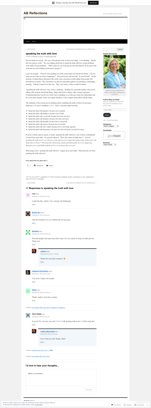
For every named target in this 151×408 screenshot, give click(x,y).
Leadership (44, 177)
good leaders (30, 49)
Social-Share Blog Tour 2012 (41, 356)
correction (58, 177)
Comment (88, 390)
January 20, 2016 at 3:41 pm (40, 316)
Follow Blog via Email (111, 99)
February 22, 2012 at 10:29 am (41, 292)
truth (27, 179)
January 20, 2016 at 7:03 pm (48, 334)
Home (28, 41)
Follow (107, 115)
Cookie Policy (39, 404)
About (34, 41)
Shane (34, 289)
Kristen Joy (36, 212)
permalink (41, 179)
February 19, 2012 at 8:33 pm (41, 215)
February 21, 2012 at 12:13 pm (41, 274)
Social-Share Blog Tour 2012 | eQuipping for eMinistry (48, 307)
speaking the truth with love (41, 53)
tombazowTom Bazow (40, 271)
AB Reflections (35, 13)
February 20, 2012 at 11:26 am (49, 254)
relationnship (90, 177)
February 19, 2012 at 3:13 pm (41, 196)
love (84, 177)
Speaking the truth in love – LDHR (42, 350)
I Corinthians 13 (77, 177)
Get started (93, 3)
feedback (64, 177)
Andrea (43, 251)
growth (70, 177)
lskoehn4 (35, 231)
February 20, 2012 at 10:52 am (41, 234)
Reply (33, 204)
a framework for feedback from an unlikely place (81, 49)
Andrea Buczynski (50, 56)
